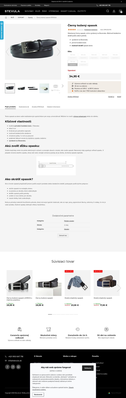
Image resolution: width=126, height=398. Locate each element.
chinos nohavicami (80, 116)
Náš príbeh (37, 363)
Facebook (7, 367)
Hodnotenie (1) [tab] (24, 107)
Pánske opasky (69, 221)
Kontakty (37, 5)
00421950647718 (18, 367)
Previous (7, 288)
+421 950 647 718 (15, 356)
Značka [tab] (38, 107)
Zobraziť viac (63, 235)
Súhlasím (88, 368)
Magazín (46, 5)
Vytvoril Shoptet (116, 393)
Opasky (66, 229)
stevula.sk (13, 367)
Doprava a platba (26, 5)
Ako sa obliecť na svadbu (99, 374)
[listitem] (95, 83)
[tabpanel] (19, 290)
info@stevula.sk (15, 360)
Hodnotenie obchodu (10, 5)
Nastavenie (38, 394)
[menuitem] (29, 11)
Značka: (73, 97)
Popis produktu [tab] (10, 107)
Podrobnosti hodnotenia (90, 29)
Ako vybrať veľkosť (97, 363)
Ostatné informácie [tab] (53, 107)
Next (119, 288)
